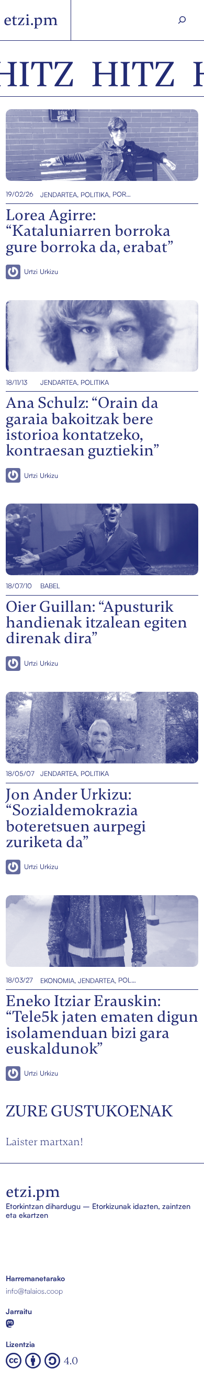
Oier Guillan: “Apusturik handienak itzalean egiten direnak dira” (102, 539)
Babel (50, 585)
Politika (95, 194)
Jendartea (58, 194)
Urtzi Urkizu (41, 271)
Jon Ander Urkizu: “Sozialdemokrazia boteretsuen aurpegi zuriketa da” (101, 727)
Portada (121, 194)
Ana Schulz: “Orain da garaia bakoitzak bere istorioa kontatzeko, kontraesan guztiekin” (90, 336)
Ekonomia (57, 980)
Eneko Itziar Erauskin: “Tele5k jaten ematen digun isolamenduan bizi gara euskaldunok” (88, 931)
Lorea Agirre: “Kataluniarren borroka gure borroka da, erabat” (94, 145)
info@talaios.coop (34, 1290)
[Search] (182, 20)
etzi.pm (31, 20)
